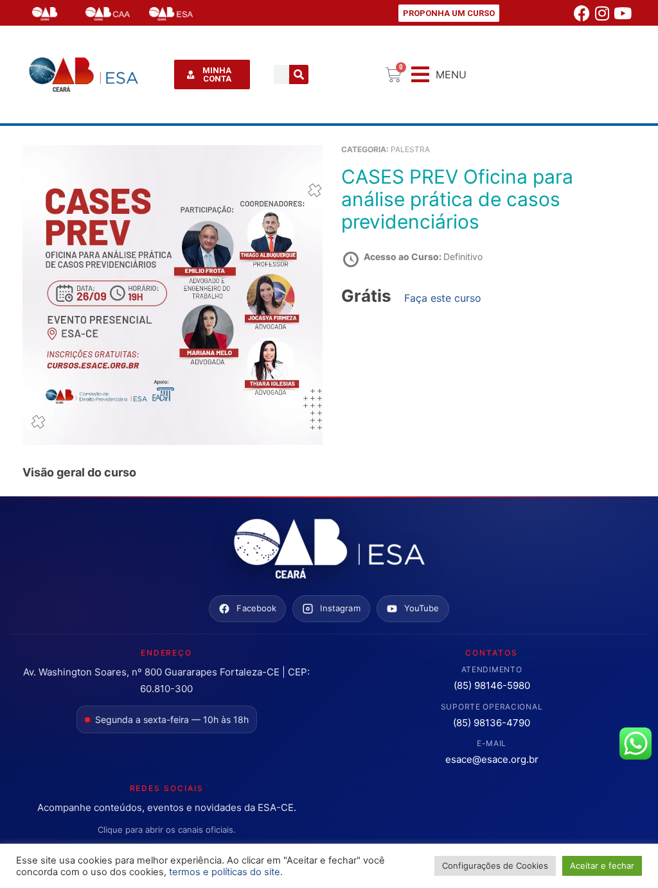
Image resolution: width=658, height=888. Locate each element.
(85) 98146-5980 (492, 685)
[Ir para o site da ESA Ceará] (329, 550)
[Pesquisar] (298, 74)
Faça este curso (442, 298)
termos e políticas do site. (226, 872)
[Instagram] (602, 12)
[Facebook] (581, 12)
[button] (439, 75)
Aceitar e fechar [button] (602, 865)
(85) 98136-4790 (491, 723)
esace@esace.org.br (491, 759)
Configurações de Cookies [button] (495, 865)
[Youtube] (622, 12)
